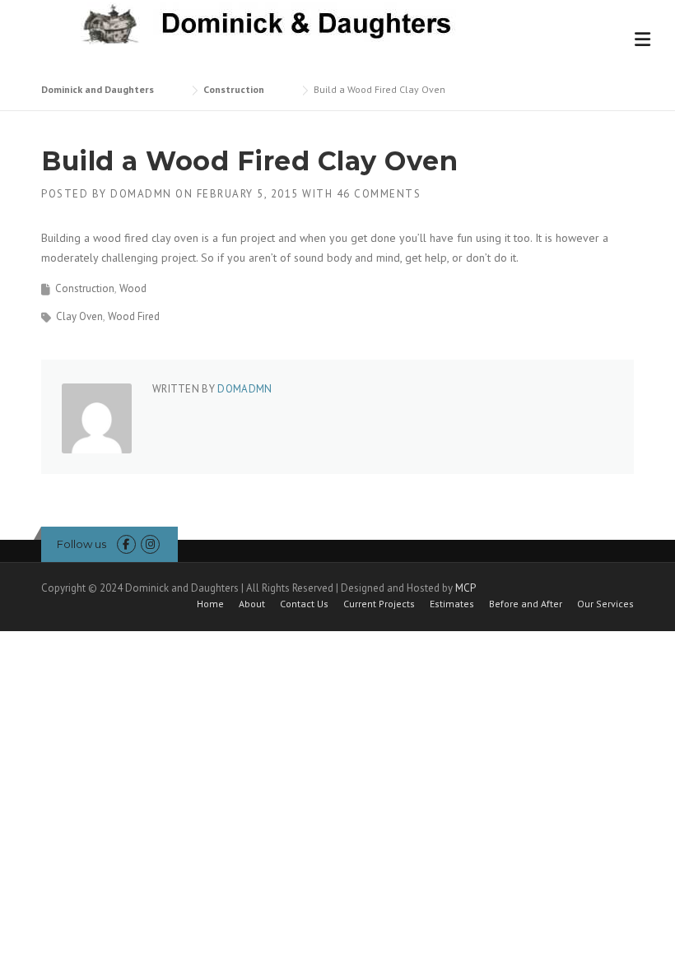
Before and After (525, 604)
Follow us (81, 544)
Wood (133, 288)
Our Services (605, 604)
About (252, 604)
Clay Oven (79, 316)
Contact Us (304, 604)
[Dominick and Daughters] (262, 22)
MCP (465, 588)
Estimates (452, 604)
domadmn (141, 194)
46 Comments (379, 194)
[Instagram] (150, 544)
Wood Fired (134, 316)
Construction (84, 288)
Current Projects (379, 604)
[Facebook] (126, 544)
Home (210, 604)
